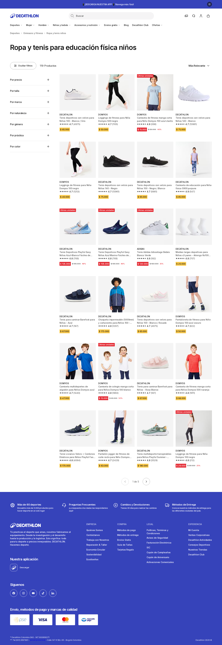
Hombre (42, 25)
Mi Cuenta (193, 530)
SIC (148, 547)
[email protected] (37, 640)
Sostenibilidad (93, 554)
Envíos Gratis (124, 540)
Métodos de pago (126, 530)
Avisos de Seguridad (157, 537)
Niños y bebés (61, 25)
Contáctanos (93, 535)
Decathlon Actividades (200, 540)
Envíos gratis (111, 25)
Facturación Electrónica (159, 542)
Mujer (29, 25)
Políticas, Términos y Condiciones (157, 532)
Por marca (16, 102)
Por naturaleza (18, 113)
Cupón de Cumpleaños (159, 552)
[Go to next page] (146, 481)
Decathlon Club (140, 25)
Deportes (15, 25)
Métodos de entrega (128, 535)
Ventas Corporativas (199, 535)
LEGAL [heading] (150, 524)
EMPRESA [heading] (91, 524)
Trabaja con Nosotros (97, 540)
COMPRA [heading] (121, 524)
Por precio (16, 79)
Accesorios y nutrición (86, 25)
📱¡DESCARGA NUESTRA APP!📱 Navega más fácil (108, 4)
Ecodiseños (92, 559)
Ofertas (156, 25)
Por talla (14, 90)
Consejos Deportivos (199, 544)
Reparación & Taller (96, 544)
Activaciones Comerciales (160, 562)
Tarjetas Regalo (125, 549)
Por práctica (17, 135)
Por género (16, 124)
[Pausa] (209, 4)
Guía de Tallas (124, 544)
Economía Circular (95, 549)
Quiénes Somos (94, 530)
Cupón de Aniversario (158, 557)
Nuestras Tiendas (197, 549)
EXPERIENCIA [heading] (195, 524)
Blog (126, 25)
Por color (15, 146)
